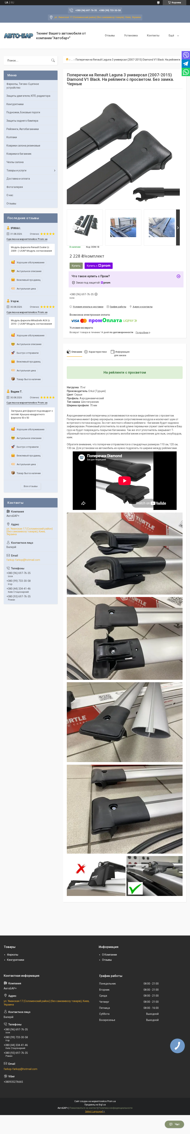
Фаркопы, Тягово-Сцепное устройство (22, 85)
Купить (76, 265)
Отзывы (110, 35)
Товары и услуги (16, 170)
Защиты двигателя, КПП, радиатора (28, 95)
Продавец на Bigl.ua (95, 1104)
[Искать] (53, 60)
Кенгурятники (15, 104)
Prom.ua (111, 1101)
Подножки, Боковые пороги (23, 112)
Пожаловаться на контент (83, 1108)
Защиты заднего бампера (22, 120)
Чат (177, 1124)
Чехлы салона (15, 162)
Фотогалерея (14, 187)
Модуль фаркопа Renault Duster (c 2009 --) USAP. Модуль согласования (31, 249)
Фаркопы (12, 954)
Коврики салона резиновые (23, 145)
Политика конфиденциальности (115, 1108)
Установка (131, 35)
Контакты (153, 35)
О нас (9, 195)
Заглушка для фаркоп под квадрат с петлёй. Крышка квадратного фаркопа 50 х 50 (32, 414)
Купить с (92, 265)
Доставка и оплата (18, 178)
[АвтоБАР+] (18, 36)
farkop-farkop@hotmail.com (23, 559)
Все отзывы (31, 486)
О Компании (109, 954)
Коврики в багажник (18, 153)
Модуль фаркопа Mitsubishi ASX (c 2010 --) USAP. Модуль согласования (31, 322)
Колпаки (11, 137)
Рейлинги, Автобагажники (22, 129)
